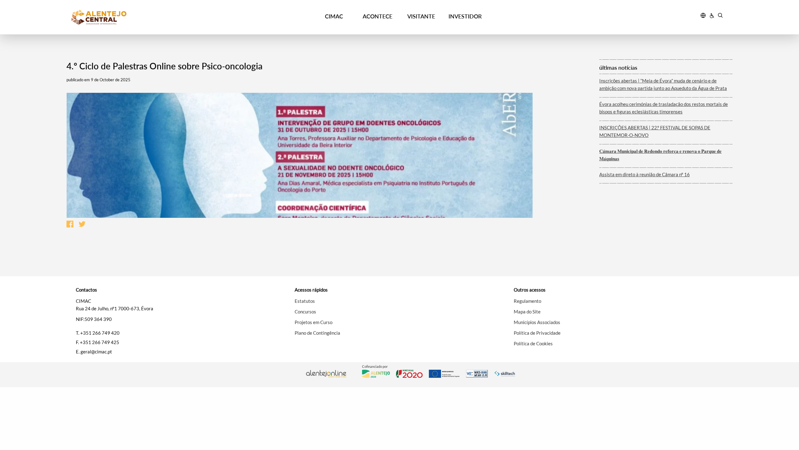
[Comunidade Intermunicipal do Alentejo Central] (153, 17)
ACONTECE (377, 16)
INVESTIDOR (465, 16)
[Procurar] (720, 16)
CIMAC (334, 16)
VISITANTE (421, 16)
